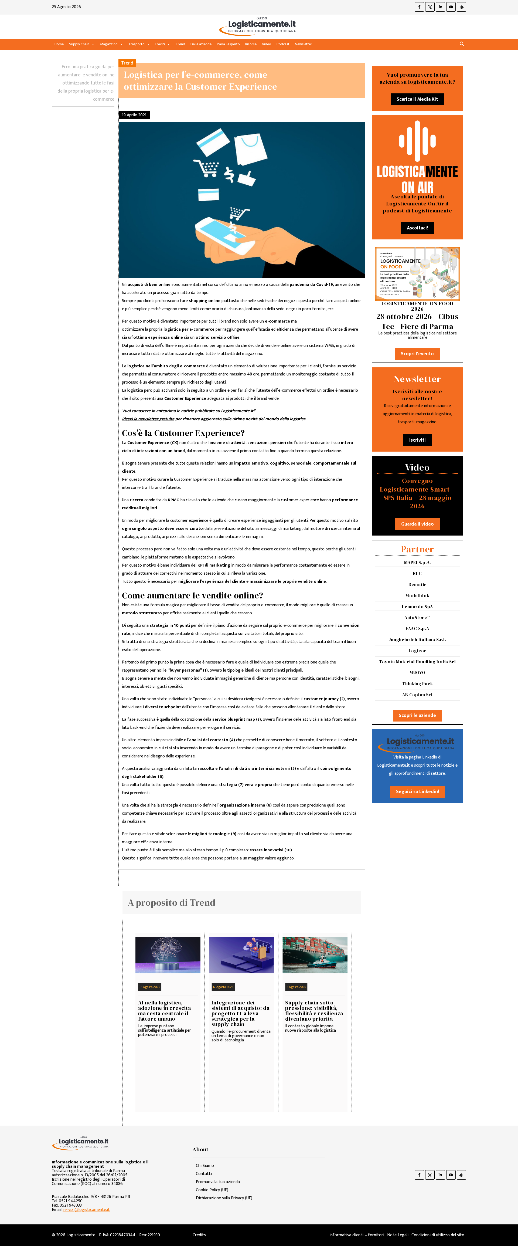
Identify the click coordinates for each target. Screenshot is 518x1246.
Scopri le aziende (417, 716)
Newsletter (303, 44)
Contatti (204, 1173)
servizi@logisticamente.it (86, 1209)
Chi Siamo (205, 1165)
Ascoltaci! (417, 228)
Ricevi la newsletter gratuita (148, 419)
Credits (199, 1235)
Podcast (283, 44)
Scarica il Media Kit (417, 99)
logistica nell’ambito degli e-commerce (166, 366)
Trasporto (136, 44)
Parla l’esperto (228, 44)
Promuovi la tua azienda (218, 1182)
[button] (462, 44)
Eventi (160, 44)
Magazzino (109, 44)
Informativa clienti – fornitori (356, 1235)
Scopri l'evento (417, 354)
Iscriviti (417, 440)
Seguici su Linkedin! (417, 792)
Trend (180, 44)
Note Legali (397, 1235)
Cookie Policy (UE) (212, 1190)
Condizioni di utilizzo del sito (437, 1235)
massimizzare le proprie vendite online (288, 581)
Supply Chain (79, 44)
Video (266, 44)
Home (59, 44)
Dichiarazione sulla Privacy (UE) (224, 1198)
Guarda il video (417, 524)
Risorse (251, 44)
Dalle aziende (201, 44)
